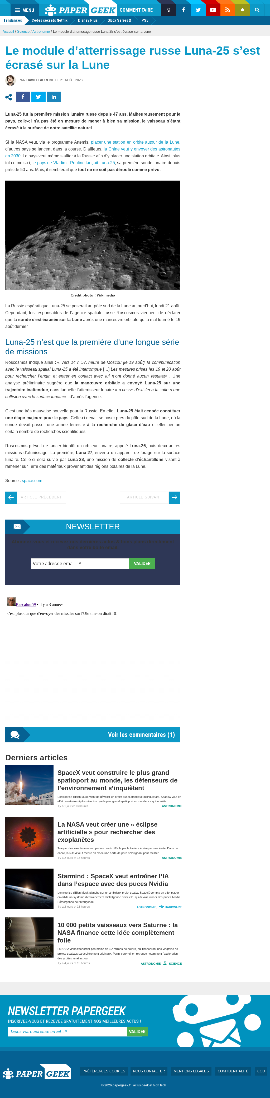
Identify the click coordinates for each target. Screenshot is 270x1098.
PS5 (145, 20)
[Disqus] (92, 661)
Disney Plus (88, 20)
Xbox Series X (119, 20)
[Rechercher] (257, 10)
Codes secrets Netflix (50, 20)
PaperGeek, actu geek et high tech (81, 8)
